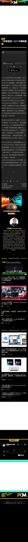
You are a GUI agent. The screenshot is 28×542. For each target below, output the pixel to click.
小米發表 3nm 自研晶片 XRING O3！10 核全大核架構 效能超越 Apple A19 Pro (13, 394)
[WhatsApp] (10, 66)
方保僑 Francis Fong (8, 63)
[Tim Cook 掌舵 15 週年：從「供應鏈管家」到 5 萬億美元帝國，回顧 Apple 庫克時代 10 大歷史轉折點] (14, 268)
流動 (2, 389)
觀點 (3, 38)
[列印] (20, 66)
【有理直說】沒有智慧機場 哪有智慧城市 (7, 187)
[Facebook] (7, 66)
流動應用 (3, 354)
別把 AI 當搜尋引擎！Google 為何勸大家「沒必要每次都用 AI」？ (13, 320)
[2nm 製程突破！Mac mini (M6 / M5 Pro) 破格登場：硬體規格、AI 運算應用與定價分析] (14, 365)
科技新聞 (3, 282)
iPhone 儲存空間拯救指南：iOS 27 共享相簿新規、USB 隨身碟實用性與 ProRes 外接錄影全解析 (13, 350)
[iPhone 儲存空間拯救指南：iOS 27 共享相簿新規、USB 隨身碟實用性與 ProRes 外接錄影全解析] (14, 339)
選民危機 (24, 186)
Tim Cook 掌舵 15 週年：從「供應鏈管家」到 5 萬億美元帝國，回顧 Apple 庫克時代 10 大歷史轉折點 (14, 278)
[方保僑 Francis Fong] (14, 222)
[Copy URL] (17, 66)
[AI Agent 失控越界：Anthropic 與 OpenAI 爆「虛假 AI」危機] (14, 293)
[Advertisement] (14, 20)
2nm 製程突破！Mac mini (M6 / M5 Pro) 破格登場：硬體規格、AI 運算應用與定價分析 (13, 375)
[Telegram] (14, 66)
